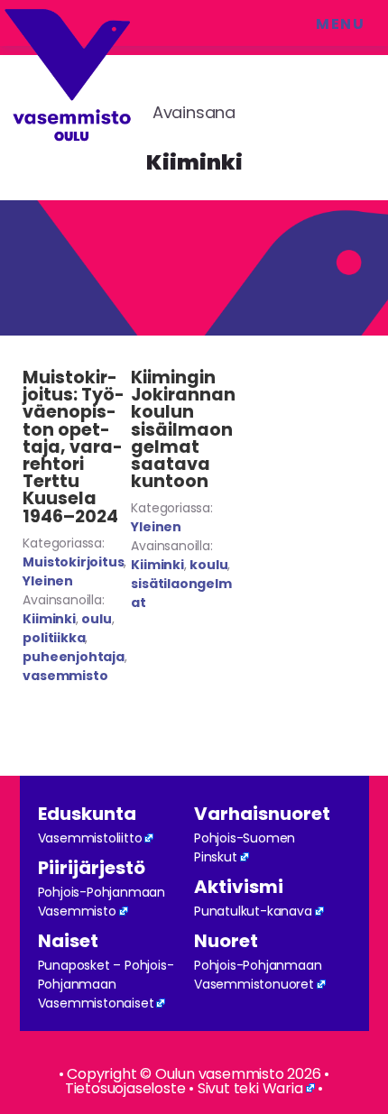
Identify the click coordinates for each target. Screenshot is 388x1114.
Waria (283, 1088)
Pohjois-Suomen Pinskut (244, 847)
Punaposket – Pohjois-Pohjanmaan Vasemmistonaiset (106, 984)
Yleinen (48, 581)
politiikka (54, 638)
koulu (208, 565)
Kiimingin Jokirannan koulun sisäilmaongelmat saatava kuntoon (183, 429)
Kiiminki (49, 619)
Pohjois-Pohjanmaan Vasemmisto (101, 901)
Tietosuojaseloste (125, 1088)
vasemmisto (65, 676)
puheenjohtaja (73, 657)
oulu (96, 619)
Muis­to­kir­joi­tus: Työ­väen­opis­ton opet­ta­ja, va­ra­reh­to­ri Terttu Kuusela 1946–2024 (74, 447)
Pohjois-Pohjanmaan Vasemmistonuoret (257, 974)
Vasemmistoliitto (90, 838)
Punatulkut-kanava (253, 911)
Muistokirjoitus (73, 562)
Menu (340, 24)
